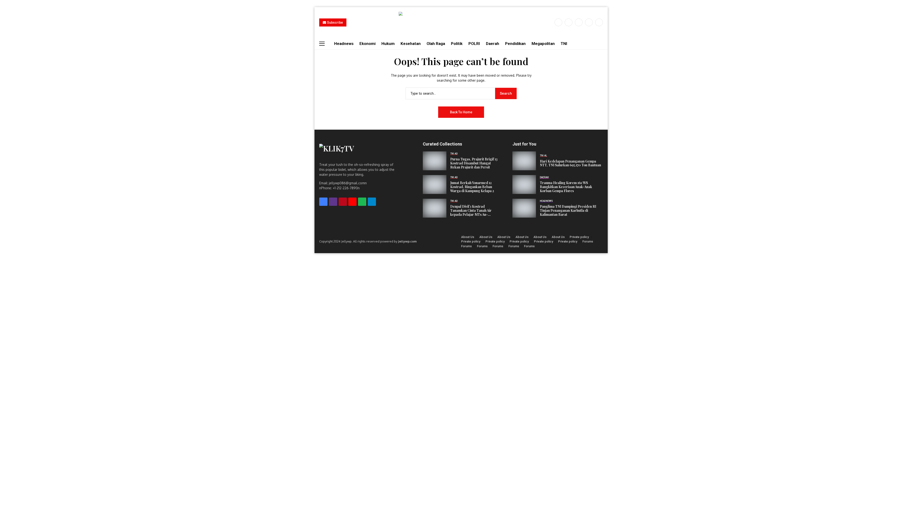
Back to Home (461, 112)
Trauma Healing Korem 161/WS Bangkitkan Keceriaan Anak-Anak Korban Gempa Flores (566, 187)
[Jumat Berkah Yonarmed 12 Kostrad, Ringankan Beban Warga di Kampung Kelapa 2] (434, 184)
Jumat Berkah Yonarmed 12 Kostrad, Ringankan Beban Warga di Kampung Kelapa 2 (472, 187)
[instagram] (579, 22)
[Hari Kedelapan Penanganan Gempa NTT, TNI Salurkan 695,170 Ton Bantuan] (524, 160)
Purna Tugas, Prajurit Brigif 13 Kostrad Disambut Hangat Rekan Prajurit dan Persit (474, 163)
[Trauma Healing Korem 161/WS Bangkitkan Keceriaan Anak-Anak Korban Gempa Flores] (524, 184)
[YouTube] (599, 22)
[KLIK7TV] (359, 150)
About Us (467, 237)
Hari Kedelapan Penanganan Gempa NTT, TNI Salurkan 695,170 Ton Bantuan (570, 163)
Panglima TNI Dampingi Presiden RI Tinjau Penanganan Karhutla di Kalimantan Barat (568, 210)
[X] (568, 22)
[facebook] (558, 22)
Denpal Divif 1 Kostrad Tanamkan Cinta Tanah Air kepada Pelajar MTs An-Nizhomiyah (471, 210)
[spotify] (362, 202)
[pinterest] (589, 22)
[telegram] (372, 202)
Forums (587, 241)
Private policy (579, 237)
